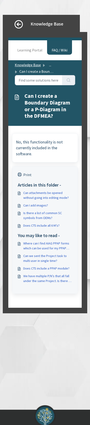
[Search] (68, 80)
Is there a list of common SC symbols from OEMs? (42, 215)
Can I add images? (35, 205)
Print (27, 174)
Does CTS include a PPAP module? (46, 268)
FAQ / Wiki (59, 50)
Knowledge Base (28, 65)
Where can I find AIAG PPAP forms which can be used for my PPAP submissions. (46, 246)
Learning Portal (29, 50)
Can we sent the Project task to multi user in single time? (45, 258)
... (50, 65)
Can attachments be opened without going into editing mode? (46, 195)
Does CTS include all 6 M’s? (41, 225)
